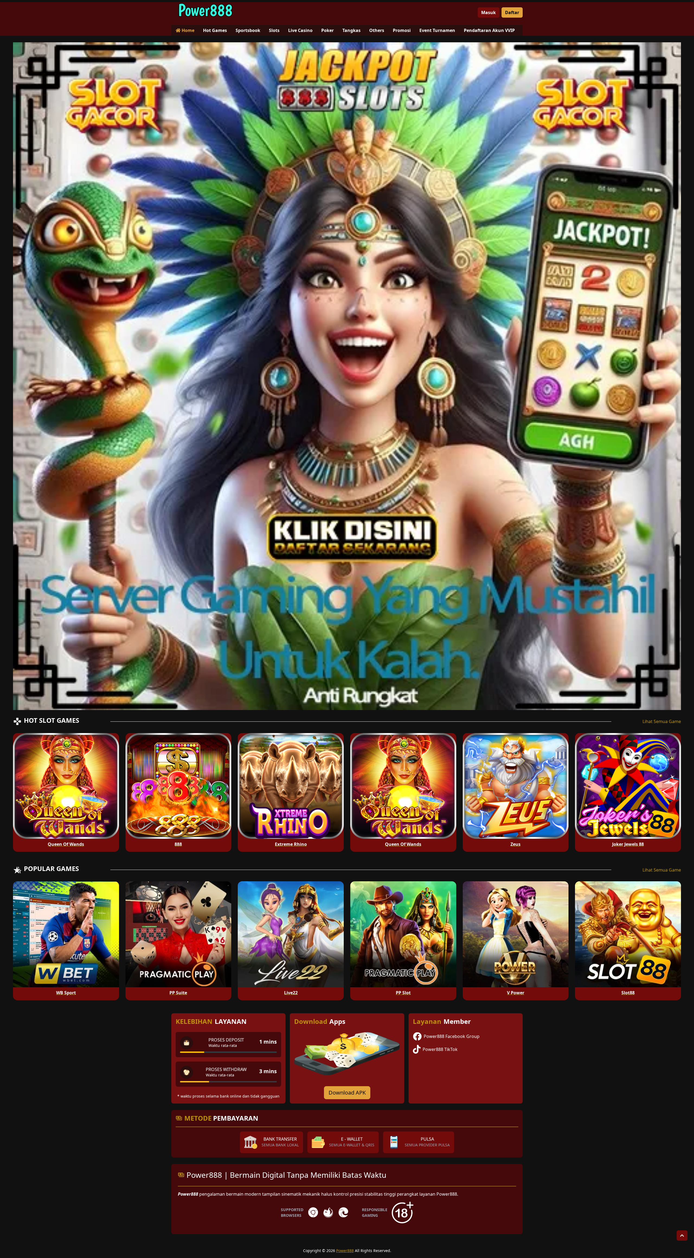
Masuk (488, 12)
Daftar (512, 12)
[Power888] (205, 10)
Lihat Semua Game (661, 721)
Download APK (347, 1092)
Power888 (345, 1250)
